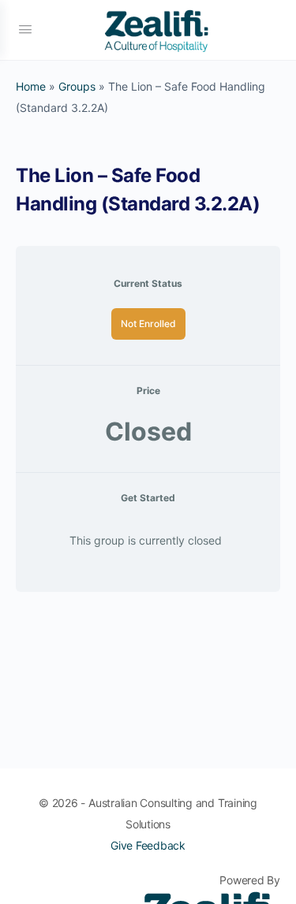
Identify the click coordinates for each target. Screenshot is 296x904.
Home (31, 86)
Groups (77, 86)
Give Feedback (148, 845)
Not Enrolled (148, 323)
